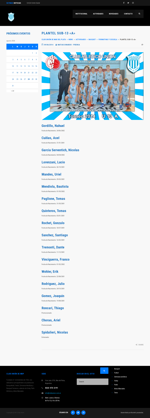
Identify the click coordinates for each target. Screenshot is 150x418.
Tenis (116, 393)
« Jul (12, 91)
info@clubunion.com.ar (53, 393)
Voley (116, 381)
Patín (116, 385)
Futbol (116, 373)
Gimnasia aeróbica (120, 377)
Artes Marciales (119, 389)
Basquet (117, 369)
